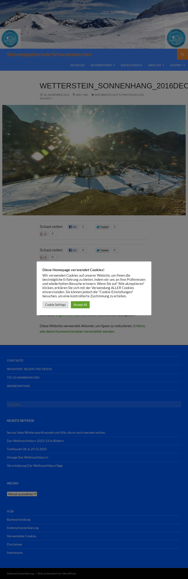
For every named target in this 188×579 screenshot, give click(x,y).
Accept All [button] (80, 304)
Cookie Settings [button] (55, 304)
